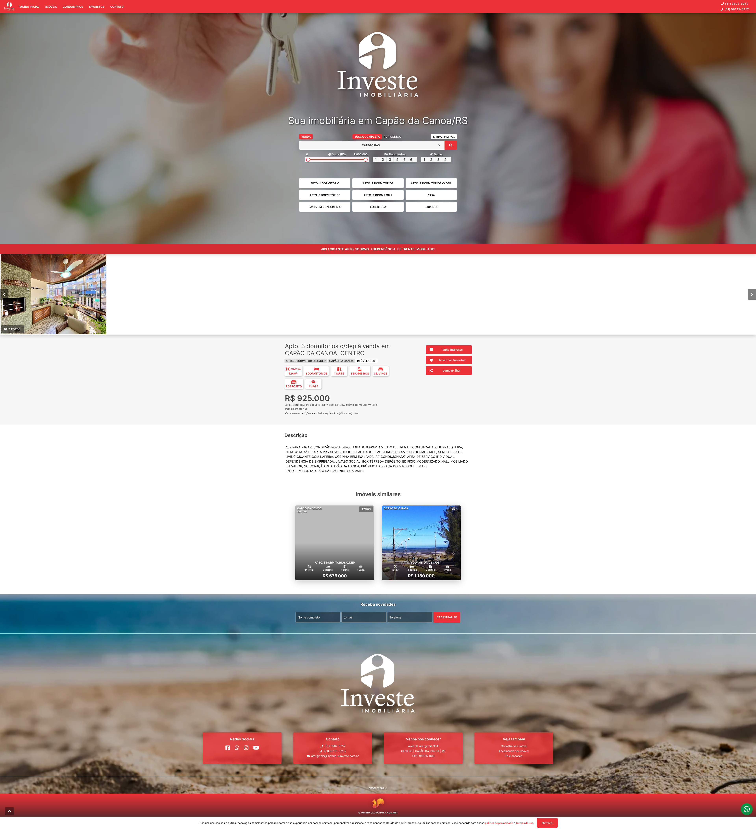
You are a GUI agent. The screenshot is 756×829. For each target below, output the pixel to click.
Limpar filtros (444, 136)
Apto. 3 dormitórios (325, 195)
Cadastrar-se (447, 617)
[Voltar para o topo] (9, 811)
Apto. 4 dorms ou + (378, 195)
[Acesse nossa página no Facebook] (227, 747)
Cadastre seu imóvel (514, 746)
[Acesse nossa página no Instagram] (246, 747)
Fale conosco (513, 756)
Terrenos (431, 207)
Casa (431, 195)
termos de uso (524, 823)
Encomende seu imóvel (514, 751)
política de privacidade (499, 823)
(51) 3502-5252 (736, 3)
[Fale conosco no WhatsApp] (237, 747)
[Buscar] (451, 145)
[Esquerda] (4, 294)
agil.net (392, 812)
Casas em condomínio (325, 207)
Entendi (547, 823)
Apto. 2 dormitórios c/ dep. (431, 183)
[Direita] (752, 294)
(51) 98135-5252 (736, 9)
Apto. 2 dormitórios (378, 183)
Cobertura (378, 207)
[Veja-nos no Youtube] (256, 747)
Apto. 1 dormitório (324, 183)
